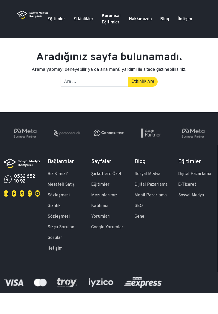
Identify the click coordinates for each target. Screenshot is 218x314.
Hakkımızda (140, 19)
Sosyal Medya (147, 174)
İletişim (185, 19)
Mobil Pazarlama (151, 195)
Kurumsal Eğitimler (111, 19)
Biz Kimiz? (58, 174)
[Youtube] (37, 193)
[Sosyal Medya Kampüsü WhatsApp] (8, 179)
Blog (164, 19)
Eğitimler (56, 19)
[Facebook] (14, 193)
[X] (22, 193)
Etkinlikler (83, 19)
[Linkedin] (6, 193)
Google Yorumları (107, 227)
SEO (139, 206)
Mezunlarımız (104, 195)
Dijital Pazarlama (151, 184)
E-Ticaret (187, 184)
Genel (140, 216)
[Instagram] (30, 193)
